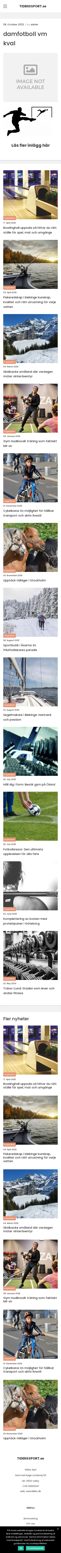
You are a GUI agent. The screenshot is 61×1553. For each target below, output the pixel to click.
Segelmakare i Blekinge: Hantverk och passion (27, 717)
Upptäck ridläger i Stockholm (24, 580)
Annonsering (30, 1518)
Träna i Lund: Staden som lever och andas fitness (28, 990)
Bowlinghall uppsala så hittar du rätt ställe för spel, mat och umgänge (30, 230)
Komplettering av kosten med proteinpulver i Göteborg (25, 921)
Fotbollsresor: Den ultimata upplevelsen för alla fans (23, 851)
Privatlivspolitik (35, 1548)
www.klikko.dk (33, 1491)
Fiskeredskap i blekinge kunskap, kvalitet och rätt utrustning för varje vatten (29, 302)
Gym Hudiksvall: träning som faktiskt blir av (30, 443)
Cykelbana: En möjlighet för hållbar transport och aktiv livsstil (28, 513)
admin (34, 24)
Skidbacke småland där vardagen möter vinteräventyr (28, 374)
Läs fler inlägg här (30, 145)
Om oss (30, 1523)
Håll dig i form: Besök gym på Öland (29, 784)
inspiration (9, 218)
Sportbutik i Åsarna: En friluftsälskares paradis (20, 647)
